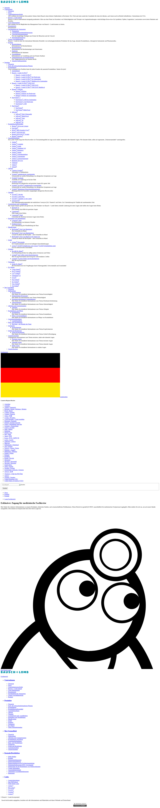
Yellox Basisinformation (15, 727)
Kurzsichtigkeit (16, 292)
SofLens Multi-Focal (22, 116)
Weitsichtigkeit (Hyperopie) (20, 296)
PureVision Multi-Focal (23, 110)
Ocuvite (11, 790)
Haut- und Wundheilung (15, 322)
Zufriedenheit (16, 71)
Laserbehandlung (17, 321)
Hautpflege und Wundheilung (16, 218)
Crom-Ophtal (16, 269)
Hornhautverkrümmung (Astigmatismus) (24, 299)
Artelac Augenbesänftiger (20, 154)
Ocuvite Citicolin (17, 194)
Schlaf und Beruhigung (15, 331)
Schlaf (10, 240)
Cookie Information (14, 768)
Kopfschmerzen (16, 327)
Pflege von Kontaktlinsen (19, 316)
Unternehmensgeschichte (15, 14)
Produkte (7, 62)
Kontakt (6, 496)
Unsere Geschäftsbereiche (15, 39)
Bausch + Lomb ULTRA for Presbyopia (28, 77)
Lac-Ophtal (16, 273)
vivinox (11, 794)
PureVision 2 (16, 97)
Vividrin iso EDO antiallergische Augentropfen (26, 185)
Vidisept (15, 162)
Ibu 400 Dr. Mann (17, 251)
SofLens (15, 112)
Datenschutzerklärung (14, 761)
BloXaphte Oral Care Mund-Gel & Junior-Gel (26, 236)
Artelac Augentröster (18, 156)
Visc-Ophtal (16, 284)
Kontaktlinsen (12, 67)
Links (6, 777)
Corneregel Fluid (17, 215)
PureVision (15, 106)
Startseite (7, 7)
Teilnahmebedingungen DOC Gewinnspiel (20, 765)
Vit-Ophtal (15, 286)
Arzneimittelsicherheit (14, 770)
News (10, 12)
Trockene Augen (17, 339)
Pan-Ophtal (15, 280)
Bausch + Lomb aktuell (15, 17)
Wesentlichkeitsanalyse (18, 37)
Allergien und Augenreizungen (17, 306)
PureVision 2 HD (21, 104)
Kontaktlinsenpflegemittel (15, 124)
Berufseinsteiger (16, 47)
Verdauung (11, 262)
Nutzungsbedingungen (14, 760)
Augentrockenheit (13, 336)
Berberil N (15, 208)
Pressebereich (12, 26)
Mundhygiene (12, 227)
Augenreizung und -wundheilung (18, 204)
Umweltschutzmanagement (20, 34)
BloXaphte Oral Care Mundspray (22, 229)
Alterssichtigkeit (16, 302)
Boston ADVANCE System (20, 134)
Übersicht (11, 11)
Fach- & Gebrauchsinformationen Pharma (20, 66)
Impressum (11, 773)
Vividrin (11, 792)
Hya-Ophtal (16, 271)
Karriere (10, 42)
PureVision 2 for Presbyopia (24, 102)
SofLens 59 (19, 122)
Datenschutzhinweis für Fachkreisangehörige (21, 763)
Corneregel (15, 211)
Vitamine (10, 192)
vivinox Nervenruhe (18, 242)
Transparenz (15, 31)
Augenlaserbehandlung (15, 319)
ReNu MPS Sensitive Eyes (20, 130)
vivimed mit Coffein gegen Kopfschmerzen (25, 255)
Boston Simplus (17, 136)
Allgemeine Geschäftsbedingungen (18, 771)
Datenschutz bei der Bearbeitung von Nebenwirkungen (24, 766)
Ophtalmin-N (16, 275)
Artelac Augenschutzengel (20, 158)
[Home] (15, 4)
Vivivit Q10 (16, 200)
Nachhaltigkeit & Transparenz (17, 29)
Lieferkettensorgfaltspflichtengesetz (22, 32)
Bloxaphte (11, 788)
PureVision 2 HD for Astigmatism (26, 100)
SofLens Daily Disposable (24, 114)
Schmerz (10, 249)
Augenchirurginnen (14, 780)
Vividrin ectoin (17, 181)
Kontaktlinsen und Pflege (15, 311)
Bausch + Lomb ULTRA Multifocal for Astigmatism (31, 81)
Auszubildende (16, 54)
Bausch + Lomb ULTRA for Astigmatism (28, 79)
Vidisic (14, 165)
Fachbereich (4, 352)
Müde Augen (16, 345)
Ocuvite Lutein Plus (18, 196)
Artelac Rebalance (18, 150)
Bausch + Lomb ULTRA (20, 73)
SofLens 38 (19, 120)
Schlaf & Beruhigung (18, 332)
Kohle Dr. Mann (17, 264)
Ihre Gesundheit (9, 287)
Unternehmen (8, 9)
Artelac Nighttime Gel (19, 148)
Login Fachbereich (9, 499)
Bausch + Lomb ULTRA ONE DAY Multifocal (30, 87)
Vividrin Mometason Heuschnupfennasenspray (26, 189)
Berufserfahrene (16, 44)
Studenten (15, 51)
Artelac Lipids (16, 146)
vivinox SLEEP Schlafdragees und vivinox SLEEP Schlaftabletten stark (34, 246)
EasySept (15, 128)
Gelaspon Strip (16, 220)
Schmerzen (11, 326)
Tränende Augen (17, 342)
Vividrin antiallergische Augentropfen (23, 174)
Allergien (14, 307)
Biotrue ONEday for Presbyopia (25, 93)
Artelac (14, 142)
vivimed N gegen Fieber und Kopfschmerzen (25, 258)
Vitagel (14, 167)
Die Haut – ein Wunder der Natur (21, 324)
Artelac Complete (17, 144)
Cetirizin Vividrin (17, 170)
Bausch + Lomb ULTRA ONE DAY (23, 83)
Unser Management (14, 22)
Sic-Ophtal (15, 282)
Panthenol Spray (16, 224)
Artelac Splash (16, 152)
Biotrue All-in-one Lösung (20, 126)
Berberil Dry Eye (17, 160)
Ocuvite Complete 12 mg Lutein (22, 198)
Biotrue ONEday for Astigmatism (26, 95)
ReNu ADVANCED (18, 132)
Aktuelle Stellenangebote (19, 61)
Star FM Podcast (13, 782)
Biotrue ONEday (17, 89)
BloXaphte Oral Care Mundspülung (23, 233)
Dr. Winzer (11, 267)
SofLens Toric (20, 118)
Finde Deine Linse (13, 783)
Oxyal (14, 277)
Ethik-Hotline (12, 756)
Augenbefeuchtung (13, 138)
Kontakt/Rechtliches (12, 753)
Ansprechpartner (13, 349)
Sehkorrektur (12, 291)
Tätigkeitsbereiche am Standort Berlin (23, 57)
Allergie (10, 168)
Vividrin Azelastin (17, 178)
